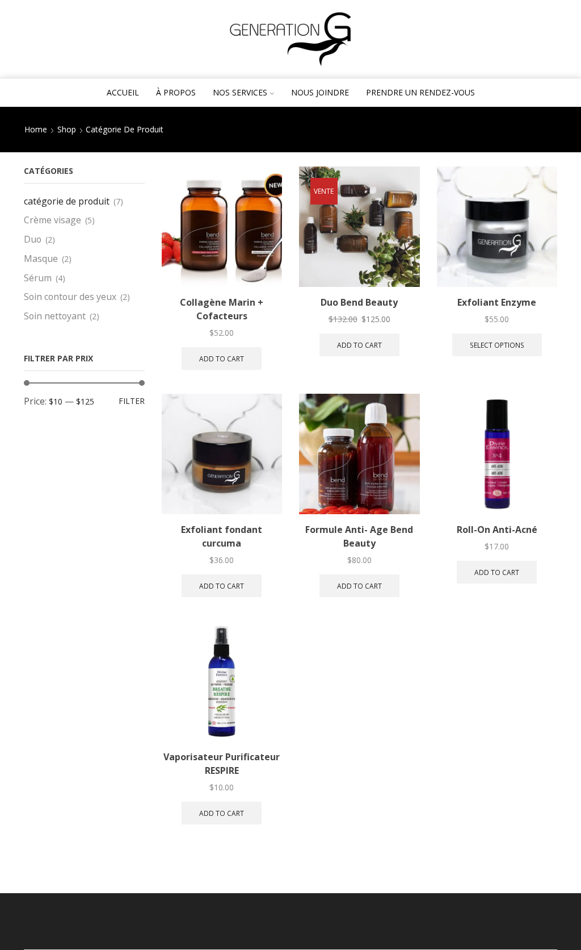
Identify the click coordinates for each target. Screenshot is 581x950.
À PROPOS (176, 92)
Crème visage (52, 220)
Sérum (38, 278)
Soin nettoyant (55, 316)
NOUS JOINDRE (320, 92)
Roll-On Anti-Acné (497, 529)
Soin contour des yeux (70, 296)
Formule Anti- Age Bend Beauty (359, 536)
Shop (66, 129)
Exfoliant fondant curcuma (221, 536)
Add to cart (221, 358)
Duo (32, 239)
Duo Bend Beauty (359, 302)
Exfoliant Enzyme (496, 302)
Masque (41, 258)
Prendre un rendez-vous (420, 92)
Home (35, 129)
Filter (132, 400)
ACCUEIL (123, 92)
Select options (497, 344)
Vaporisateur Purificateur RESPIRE (221, 764)
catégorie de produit (67, 201)
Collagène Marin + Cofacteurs (221, 309)
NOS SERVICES (240, 92)
